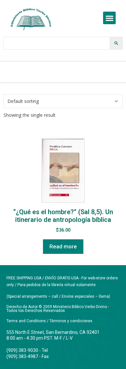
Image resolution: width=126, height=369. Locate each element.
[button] (109, 18)
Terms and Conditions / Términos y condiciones (49, 321)
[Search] (116, 43)
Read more (63, 246)
